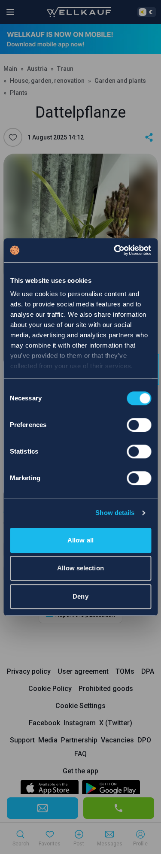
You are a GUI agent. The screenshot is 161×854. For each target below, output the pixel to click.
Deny (80, 596)
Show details (114, 512)
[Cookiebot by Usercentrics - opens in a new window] (114, 250)
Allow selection (80, 568)
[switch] (139, 425)
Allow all (80, 540)
